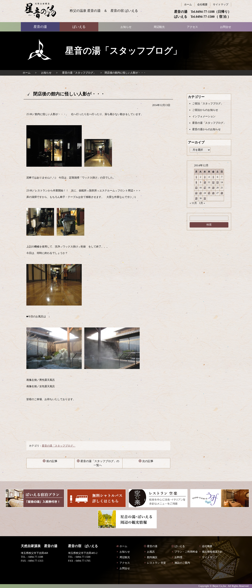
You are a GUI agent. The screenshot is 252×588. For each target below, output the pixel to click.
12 (213, 182)
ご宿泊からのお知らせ (205, 110)
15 (196, 187)
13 (217, 182)
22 (196, 193)
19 (213, 187)
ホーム (26, 72)
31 (205, 198)
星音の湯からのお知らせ (206, 129)
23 (200, 193)
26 (213, 193)
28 (222, 193)
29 (196, 198)
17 (205, 187)
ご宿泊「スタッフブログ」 (207, 103)
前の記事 (51, 461)
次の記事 (147, 461)
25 (209, 193)
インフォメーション (203, 116)
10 (205, 182)
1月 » (202, 203)
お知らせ (46, 72)
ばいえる (40, 11)
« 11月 (193, 203)
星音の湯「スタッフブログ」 (79, 72)
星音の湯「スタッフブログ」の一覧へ (99, 463)
